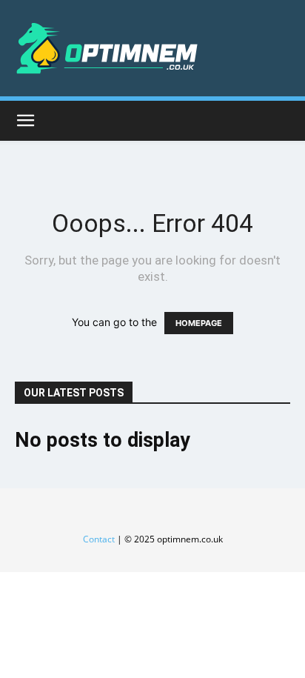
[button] (25, 121)
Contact (99, 539)
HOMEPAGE (198, 323)
